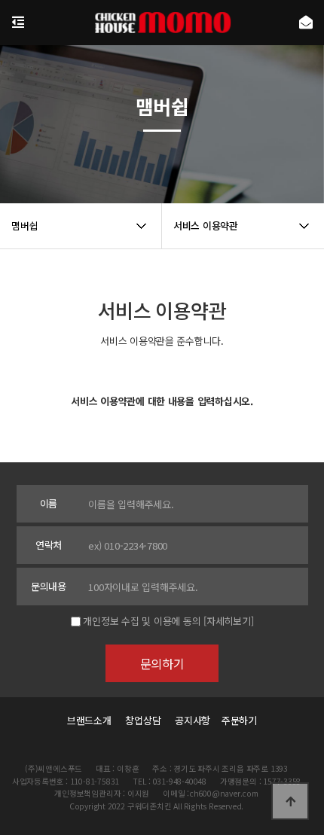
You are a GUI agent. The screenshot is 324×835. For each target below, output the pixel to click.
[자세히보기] (228, 621)
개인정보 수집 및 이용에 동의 (141, 621)
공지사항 (192, 720)
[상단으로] (290, 801)
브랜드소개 (89, 720)
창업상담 (142, 720)
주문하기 (235, 720)
